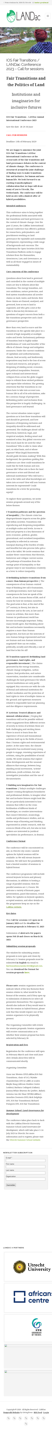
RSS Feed (38, 1412)
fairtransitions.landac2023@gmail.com (24, 966)
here (27, 972)
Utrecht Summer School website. (25, 1140)
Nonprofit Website (11, 1412)
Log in (46, 1412)
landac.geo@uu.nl (41, 2)
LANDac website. (14, 907)
